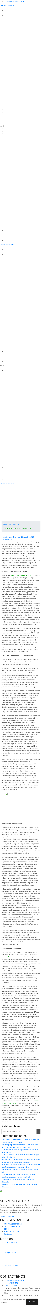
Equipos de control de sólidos (14, 18)
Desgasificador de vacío (12, 30)
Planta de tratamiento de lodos (14, 70)
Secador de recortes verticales (15, 35)
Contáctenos (8, 122)
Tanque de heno (9, 87)
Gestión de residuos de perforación (16, 72)
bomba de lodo (9, 95)
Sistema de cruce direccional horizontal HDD (19, 67)
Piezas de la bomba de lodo (14, 97)
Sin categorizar (14, 524)
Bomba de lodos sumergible (14, 52)
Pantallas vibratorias (11, 100)
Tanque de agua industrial (13, 82)
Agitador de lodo (10, 50)
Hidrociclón (8, 105)
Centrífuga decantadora (12, 33)
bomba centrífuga (10, 38)
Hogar (6, 10)
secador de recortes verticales (21, 575)
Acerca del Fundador (11, 117)
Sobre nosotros (9, 115)
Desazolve (8, 28)
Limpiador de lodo (10, 23)
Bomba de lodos (10, 62)
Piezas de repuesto (11, 107)
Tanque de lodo (9, 80)
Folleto (6, 120)
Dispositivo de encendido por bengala (17, 45)
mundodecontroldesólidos (11, 537)
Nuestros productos (11, 15)
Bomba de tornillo (10, 60)
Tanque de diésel (10, 90)
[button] (21, 126)
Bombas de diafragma (12, 65)
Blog (5, 110)
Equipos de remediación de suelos (16, 75)
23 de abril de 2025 (27, 537)
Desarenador (8, 25)
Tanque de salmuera (11, 85)
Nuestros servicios (10, 13)
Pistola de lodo (9, 55)
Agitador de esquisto (11, 20)
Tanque (6, 77)
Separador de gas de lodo (13, 43)
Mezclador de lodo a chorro (14, 40)
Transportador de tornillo (12, 57)
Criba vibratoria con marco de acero (16, 102)
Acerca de (7, 112)
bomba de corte (9, 48)
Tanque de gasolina (11, 92)
